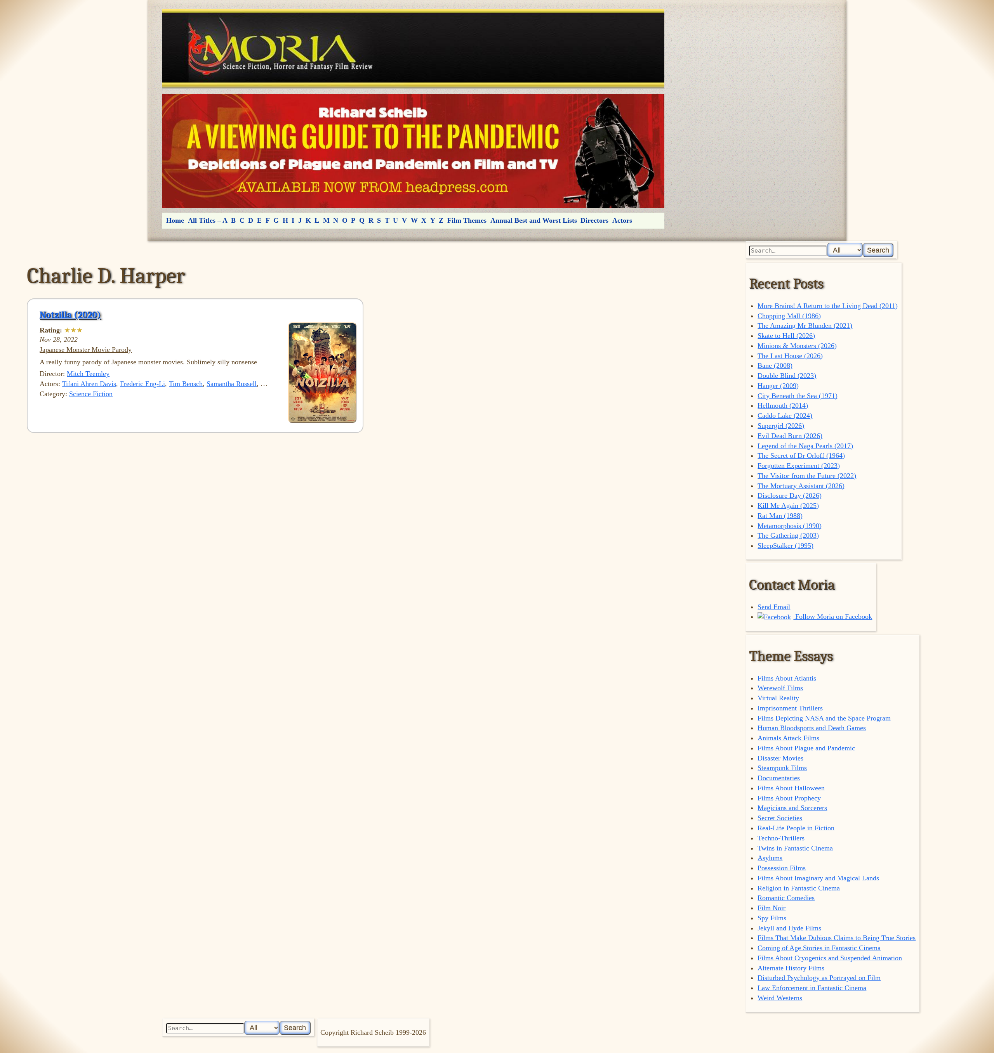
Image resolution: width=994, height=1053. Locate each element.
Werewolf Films (780, 688)
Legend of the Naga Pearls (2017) (805, 446)
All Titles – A (208, 220)
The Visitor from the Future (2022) (807, 476)
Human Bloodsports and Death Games (812, 728)
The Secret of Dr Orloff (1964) (801, 455)
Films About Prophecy (789, 798)
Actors (622, 220)
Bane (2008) (775, 365)
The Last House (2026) (790, 356)
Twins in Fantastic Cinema (795, 848)
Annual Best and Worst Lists (533, 220)
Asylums (770, 858)
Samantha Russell (232, 384)
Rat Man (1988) (780, 516)
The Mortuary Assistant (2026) (801, 486)
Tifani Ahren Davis (89, 384)
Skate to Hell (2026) (786, 335)
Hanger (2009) (778, 386)
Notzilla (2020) (70, 314)
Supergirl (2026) (781, 426)
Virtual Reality (778, 698)
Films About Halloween (791, 788)
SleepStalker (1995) (785, 545)
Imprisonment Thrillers (790, 708)
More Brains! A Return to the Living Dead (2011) (828, 306)
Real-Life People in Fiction (796, 828)
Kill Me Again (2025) (788, 505)
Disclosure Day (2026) (790, 495)
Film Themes (467, 220)
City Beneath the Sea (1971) (798, 396)
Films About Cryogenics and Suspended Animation (830, 958)
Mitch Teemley (88, 374)
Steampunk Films (782, 768)
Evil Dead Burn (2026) (790, 436)
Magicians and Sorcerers (792, 808)
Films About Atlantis (787, 678)
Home (175, 220)
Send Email (774, 607)
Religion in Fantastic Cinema (799, 888)
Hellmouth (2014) (783, 405)
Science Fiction (91, 394)
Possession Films (782, 868)
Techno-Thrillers (781, 838)
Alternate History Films (791, 968)
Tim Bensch (186, 384)
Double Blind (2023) (787, 375)
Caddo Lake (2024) (785, 415)
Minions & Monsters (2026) (797, 346)
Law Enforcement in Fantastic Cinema (812, 988)
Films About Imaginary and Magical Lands (818, 878)
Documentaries (779, 778)
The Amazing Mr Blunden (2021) (805, 325)
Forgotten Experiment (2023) (799, 465)
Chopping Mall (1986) (789, 316)
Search (878, 250)
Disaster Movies (780, 758)
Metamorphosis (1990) (790, 526)
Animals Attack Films (788, 738)
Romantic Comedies (786, 898)
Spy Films (772, 918)
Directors (594, 220)
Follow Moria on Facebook (832, 616)
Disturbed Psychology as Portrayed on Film (819, 978)
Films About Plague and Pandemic (806, 748)
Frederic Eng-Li (142, 384)
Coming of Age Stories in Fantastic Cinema (819, 948)
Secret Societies (780, 818)
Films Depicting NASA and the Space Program (824, 718)
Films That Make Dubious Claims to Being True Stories (837, 938)
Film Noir (771, 908)
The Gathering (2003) (788, 535)
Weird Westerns (780, 998)
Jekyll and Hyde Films (789, 928)
